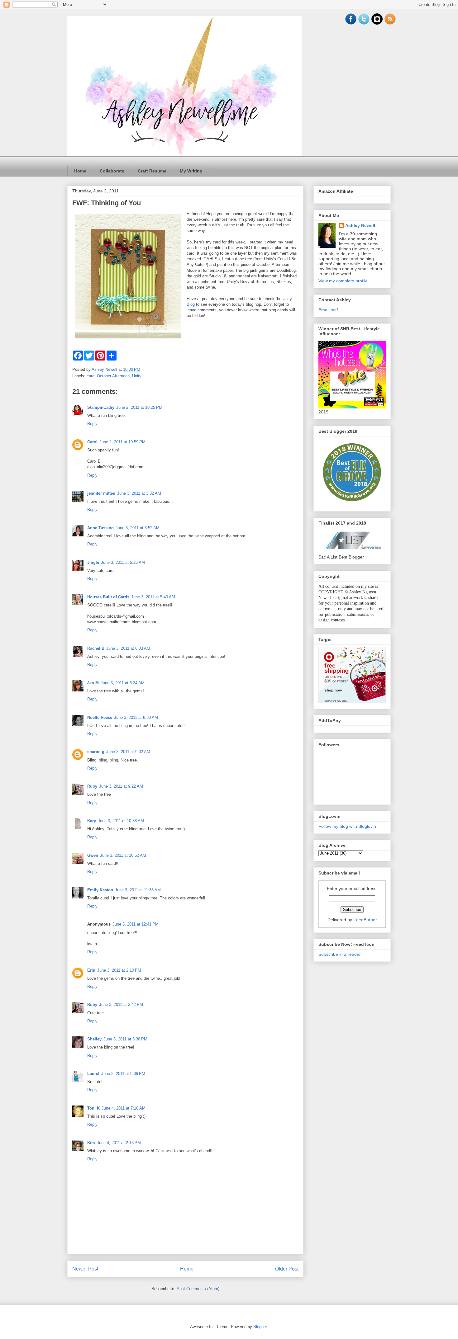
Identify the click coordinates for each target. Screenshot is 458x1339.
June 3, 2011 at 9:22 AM (121, 786)
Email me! (328, 309)
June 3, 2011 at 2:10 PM (119, 970)
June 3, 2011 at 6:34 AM (123, 683)
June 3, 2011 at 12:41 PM (135, 924)
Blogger (260, 1326)
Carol (92, 442)
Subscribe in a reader (339, 954)
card (90, 376)
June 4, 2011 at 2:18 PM (119, 1142)
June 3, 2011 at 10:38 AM (121, 820)
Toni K (93, 1108)
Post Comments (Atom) (198, 1288)
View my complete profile (343, 280)
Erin (91, 970)
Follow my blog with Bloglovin (347, 826)
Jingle (93, 562)
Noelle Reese (99, 717)
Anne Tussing (100, 528)
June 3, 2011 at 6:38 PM (125, 1039)
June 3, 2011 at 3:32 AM (139, 493)
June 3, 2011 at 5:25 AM (123, 562)
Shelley (94, 1039)
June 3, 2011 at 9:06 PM (123, 1073)
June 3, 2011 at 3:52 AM (138, 528)
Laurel (93, 1073)
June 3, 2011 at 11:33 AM (138, 890)
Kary (91, 820)
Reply (92, 423)
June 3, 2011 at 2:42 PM (121, 1004)
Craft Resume (152, 170)
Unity (136, 376)
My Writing (191, 170)
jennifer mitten (101, 493)
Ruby (92, 786)
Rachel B (95, 648)
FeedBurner (365, 919)
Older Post (286, 1268)
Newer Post (85, 1268)
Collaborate (112, 170)
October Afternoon (113, 376)
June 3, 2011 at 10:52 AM (123, 855)
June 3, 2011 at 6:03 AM (128, 648)
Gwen (92, 855)
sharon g (95, 751)
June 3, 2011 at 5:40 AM (153, 597)
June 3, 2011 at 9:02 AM (128, 751)
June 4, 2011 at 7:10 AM (124, 1108)
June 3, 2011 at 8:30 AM (136, 717)
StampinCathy (100, 407)
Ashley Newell (360, 225)
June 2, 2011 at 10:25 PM (139, 407)
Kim (91, 1142)
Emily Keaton (100, 890)
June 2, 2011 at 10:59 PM (122, 442)
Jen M (93, 683)
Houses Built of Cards (108, 597)
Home (80, 170)
